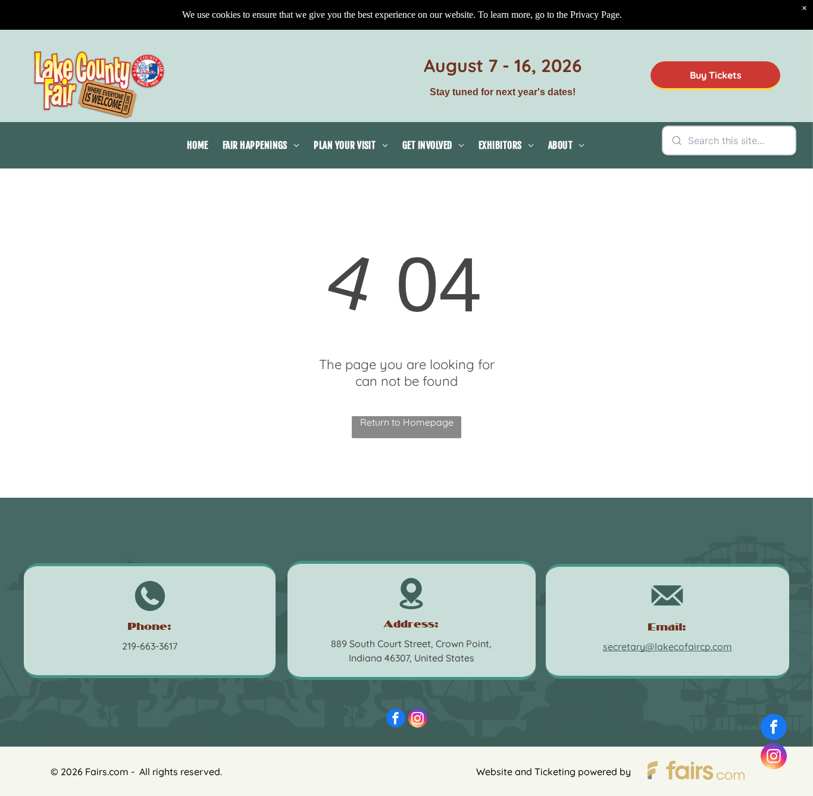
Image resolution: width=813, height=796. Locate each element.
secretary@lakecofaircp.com (667, 647)
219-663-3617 (149, 646)
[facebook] (395, 719)
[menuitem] (197, 145)
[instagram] (417, 719)
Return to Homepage (407, 422)
